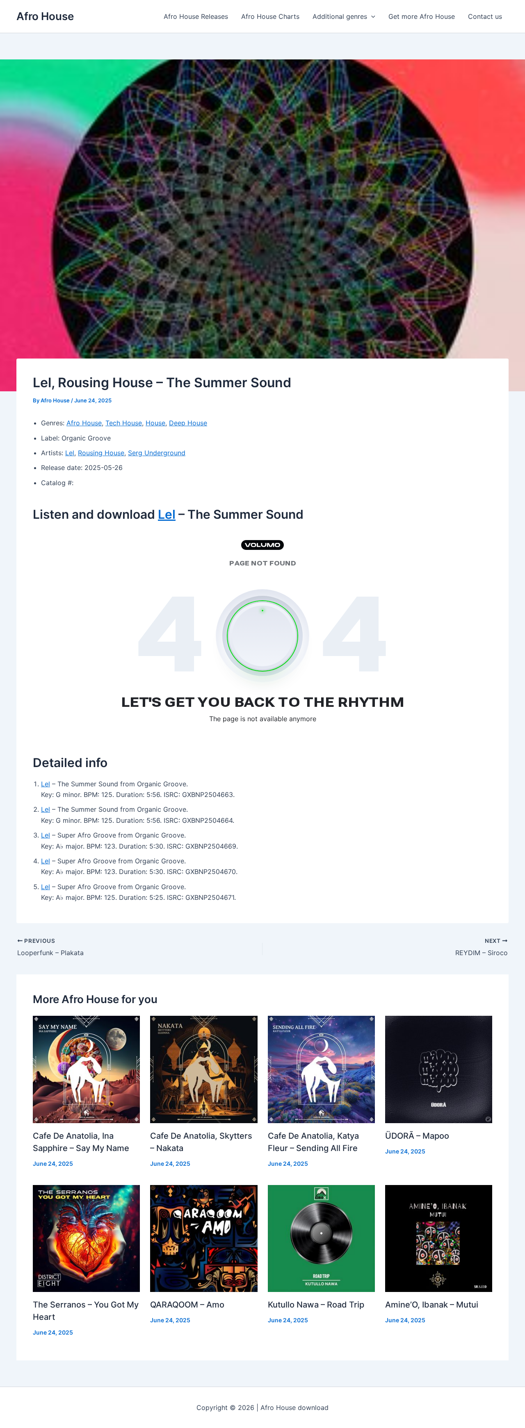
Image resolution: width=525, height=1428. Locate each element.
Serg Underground (156, 453)
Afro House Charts (270, 16)
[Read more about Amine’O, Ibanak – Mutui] (438, 1238)
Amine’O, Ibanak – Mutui (431, 1305)
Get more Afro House (421, 16)
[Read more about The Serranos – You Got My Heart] (86, 1238)
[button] (371, 16)
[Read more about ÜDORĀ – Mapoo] (438, 1069)
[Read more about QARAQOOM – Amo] (203, 1238)
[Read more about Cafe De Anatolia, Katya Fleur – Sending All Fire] (321, 1069)
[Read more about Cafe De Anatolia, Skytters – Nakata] (203, 1069)
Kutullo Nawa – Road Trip (316, 1305)
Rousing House (101, 453)
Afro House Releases (196, 16)
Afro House (45, 16)
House (155, 423)
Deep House (188, 423)
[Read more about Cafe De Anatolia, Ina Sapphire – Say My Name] (86, 1069)
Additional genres (340, 16)
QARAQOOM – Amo (187, 1305)
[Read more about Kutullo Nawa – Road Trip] (321, 1238)
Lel (69, 453)
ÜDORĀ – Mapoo (417, 1136)
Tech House (123, 423)
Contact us (485, 16)
